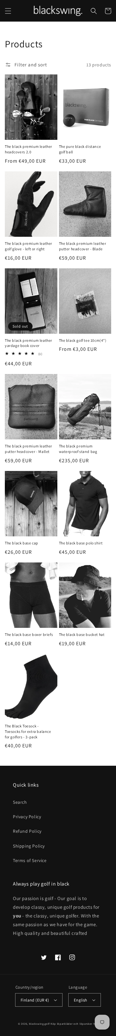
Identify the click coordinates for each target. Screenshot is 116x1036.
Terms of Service (30, 860)
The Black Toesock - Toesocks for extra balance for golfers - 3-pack (28, 731)
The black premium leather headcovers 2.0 (28, 149)
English (80, 1000)
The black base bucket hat (82, 634)
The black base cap (21, 543)
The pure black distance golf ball (80, 149)
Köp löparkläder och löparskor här (74, 1023)
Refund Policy (27, 831)
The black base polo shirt (81, 543)
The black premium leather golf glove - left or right (28, 246)
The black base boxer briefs (29, 634)
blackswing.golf (39, 1023)
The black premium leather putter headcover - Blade (82, 246)
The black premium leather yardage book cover (28, 343)
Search (20, 802)
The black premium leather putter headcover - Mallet (28, 449)
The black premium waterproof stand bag (78, 449)
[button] (8, 11)
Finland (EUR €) (35, 1000)
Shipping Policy (29, 846)
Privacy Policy (27, 817)
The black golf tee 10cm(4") (83, 340)
